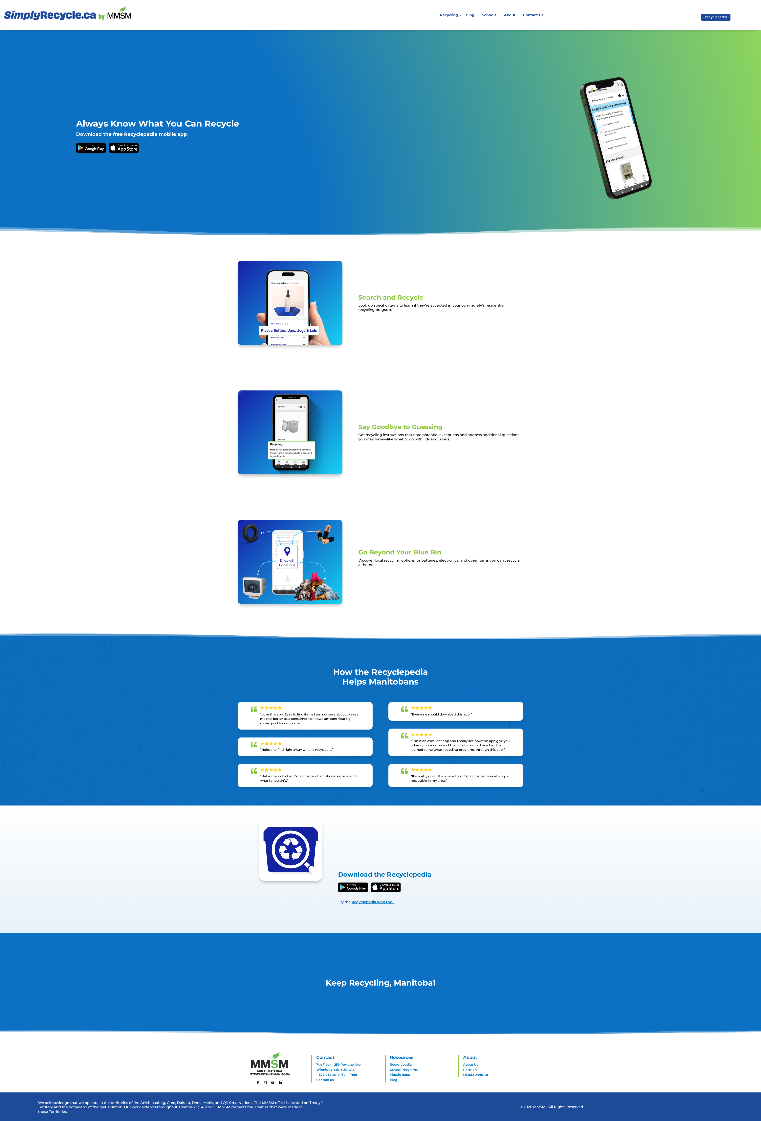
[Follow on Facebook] (258, 1083)
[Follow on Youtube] (273, 1083)
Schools (489, 15)
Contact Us (533, 15)
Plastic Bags (400, 1075)
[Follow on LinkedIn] (280, 1083)
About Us (470, 1064)
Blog (470, 15)
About (509, 15)
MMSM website (475, 1075)
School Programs (404, 1070)
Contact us (325, 1080)
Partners (470, 1070)
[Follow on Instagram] (265, 1083)
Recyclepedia (716, 17)
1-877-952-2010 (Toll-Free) (336, 1075)
